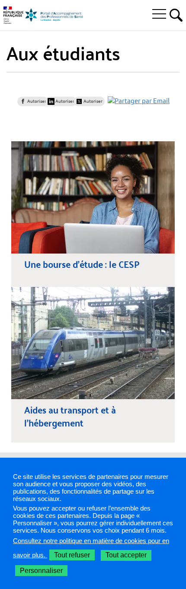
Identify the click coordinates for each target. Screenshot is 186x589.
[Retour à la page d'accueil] (54, 15)
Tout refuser (72, 555)
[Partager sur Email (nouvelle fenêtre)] (139, 101)
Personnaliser (41, 570)
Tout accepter (126, 555)
